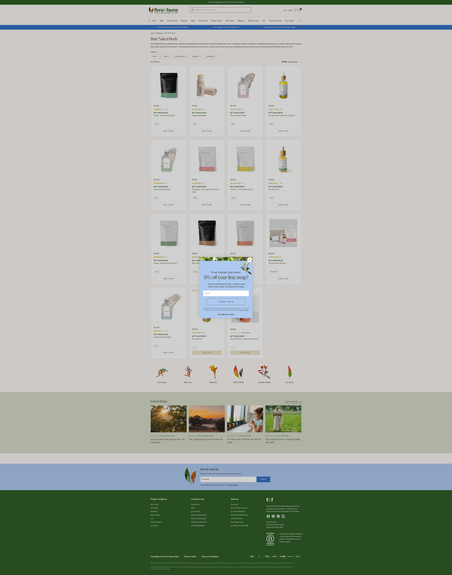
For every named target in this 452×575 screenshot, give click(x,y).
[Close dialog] (249, 260)
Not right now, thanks (226, 314)
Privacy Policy (244, 310)
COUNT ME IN (226, 301)
